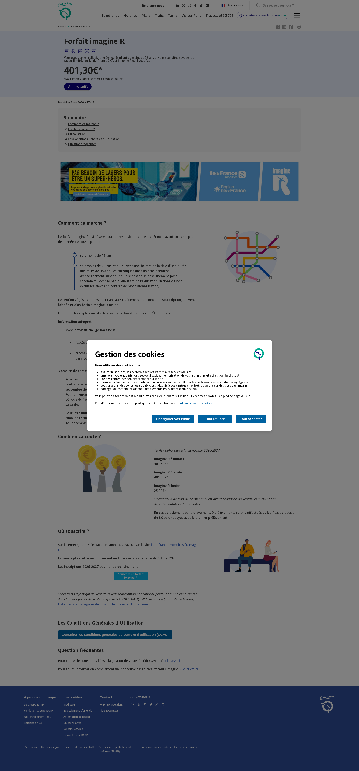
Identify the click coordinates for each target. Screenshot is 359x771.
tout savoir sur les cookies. (195, 403)
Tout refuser (215, 419)
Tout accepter (251, 419)
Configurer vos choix (173, 419)
